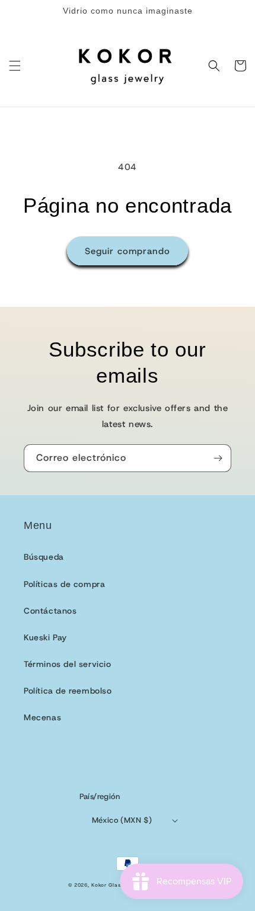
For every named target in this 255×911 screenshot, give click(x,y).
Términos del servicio (67, 664)
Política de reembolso (68, 690)
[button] (15, 66)
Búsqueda (44, 556)
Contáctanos (50, 610)
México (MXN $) (122, 820)
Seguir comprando (127, 251)
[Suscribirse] (218, 458)
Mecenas (42, 717)
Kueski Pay (45, 637)
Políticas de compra (64, 584)
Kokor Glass (107, 885)
